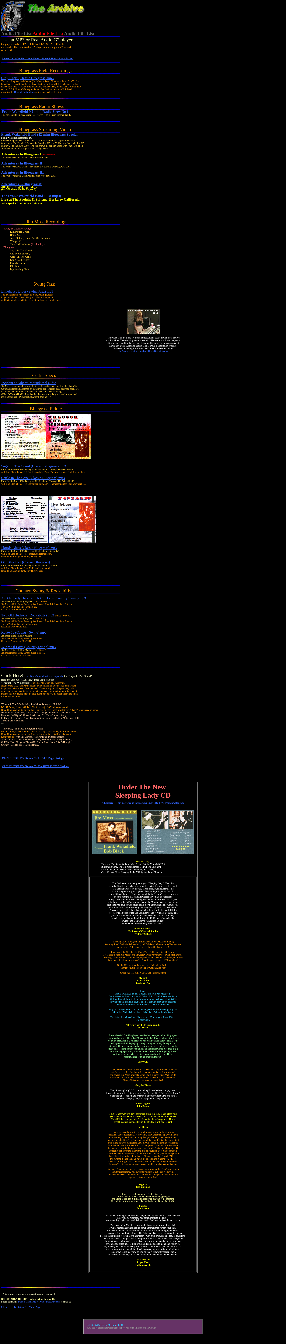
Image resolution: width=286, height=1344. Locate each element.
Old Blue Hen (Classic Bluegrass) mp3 (29, 562)
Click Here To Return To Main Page (21, 1306)
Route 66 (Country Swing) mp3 (24, 632)
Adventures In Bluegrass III (22, 172)
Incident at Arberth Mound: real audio (28, 383)
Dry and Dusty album (24, 92)
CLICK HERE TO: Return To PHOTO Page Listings (33, 758)
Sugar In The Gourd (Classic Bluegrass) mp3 (33, 466)
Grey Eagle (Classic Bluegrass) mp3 (27, 78)
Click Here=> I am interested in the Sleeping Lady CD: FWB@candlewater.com (143, 803)
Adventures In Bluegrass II (21, 163)
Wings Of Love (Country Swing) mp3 (28, 647)
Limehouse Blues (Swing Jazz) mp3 (27, 291)
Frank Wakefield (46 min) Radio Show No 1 (35, 111)
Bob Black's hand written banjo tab (44, 676)
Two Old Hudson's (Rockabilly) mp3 (27, 615)
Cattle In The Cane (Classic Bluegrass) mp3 (33, 478)
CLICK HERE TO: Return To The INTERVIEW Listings (35, 766)
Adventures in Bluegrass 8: (21, 184)
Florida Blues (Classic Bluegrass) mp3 (29, 548)
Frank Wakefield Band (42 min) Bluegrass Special (39, 134)
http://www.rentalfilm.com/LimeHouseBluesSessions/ (143, 351)
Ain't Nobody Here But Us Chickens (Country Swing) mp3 (43, 598)
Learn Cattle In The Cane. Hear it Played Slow (38, 58)
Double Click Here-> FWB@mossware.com (39, 1301)
